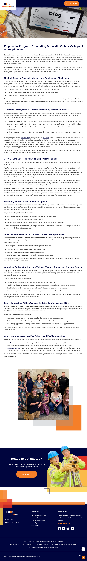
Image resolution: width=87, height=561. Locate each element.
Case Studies (35, 525)
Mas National (68, 544)
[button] (81, 4)
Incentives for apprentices (38, 517)
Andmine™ (23, 556)
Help (33, 544)
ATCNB (15, 544)
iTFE (62, 544)
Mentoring (34, 523)
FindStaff (28, 544)
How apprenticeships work (39, 515)
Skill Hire (46, 547)
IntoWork (57, 544)
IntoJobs (52, 544)
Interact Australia (43, 544)
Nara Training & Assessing (36, 547)
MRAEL (75, 544)
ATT (19, 544)
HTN (37, 544)
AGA (11, 544)
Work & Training (54, 547)
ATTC (23, 544)
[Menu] (85, 3)
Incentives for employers (38, 520)
